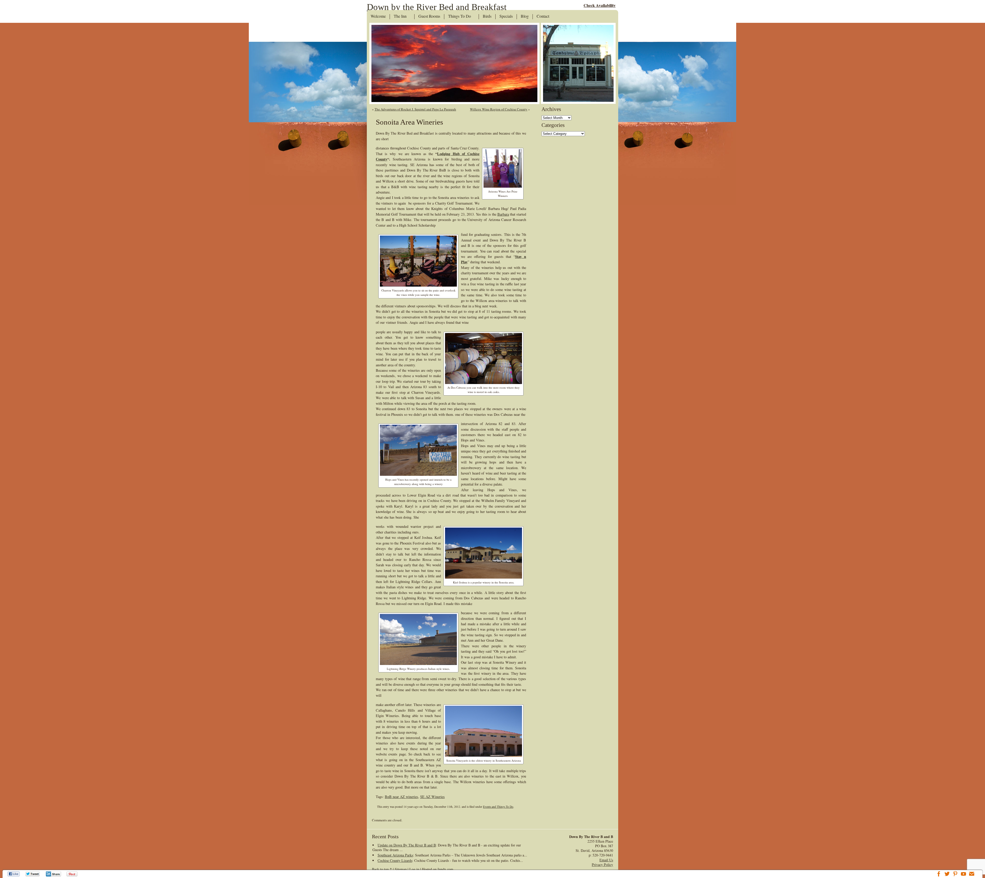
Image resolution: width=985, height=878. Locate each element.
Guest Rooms (429, 16)
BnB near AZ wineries (401, 796)
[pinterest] (955, 874)
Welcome (378, 16)
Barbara (503, 214)
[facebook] (938, 874)
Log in (414, 869)
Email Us (606, 859)
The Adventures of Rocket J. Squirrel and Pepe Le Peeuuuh (415, 109)
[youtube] (963, 874)
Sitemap (401, 869)
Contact (543, 16)
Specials (506, 16)
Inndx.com (445, 869)
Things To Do (459, 16)
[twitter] (947, 874)
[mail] (971, 874)
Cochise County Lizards (395, 860)
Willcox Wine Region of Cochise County (498, 109)
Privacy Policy (602, 864)
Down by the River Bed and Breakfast (437, 7)
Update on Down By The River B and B (407, 845)
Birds (487, 16)
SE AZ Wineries (432, 796)
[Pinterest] (72, 873)
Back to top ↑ (382, 869)
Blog (525, 16)
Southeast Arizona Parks (395, 855)
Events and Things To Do (498, 807)
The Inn (400, 16)
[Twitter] (33, 873)
